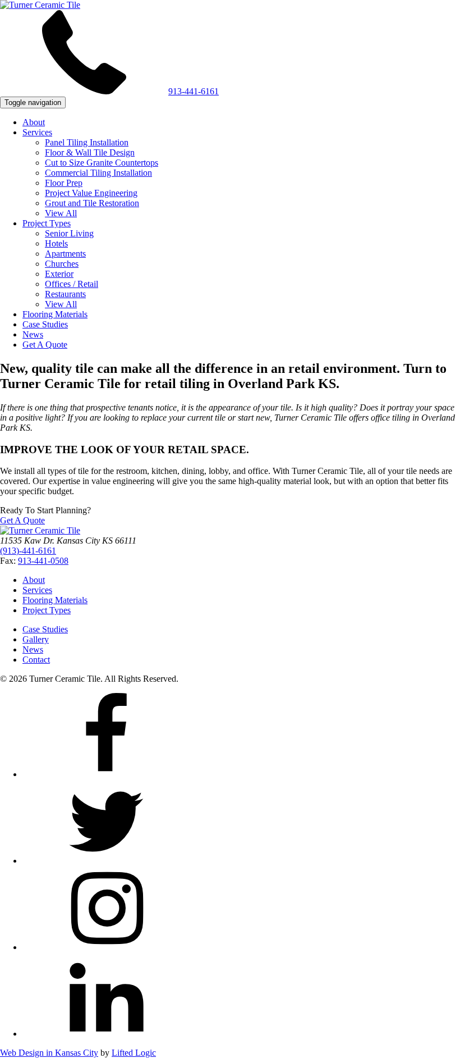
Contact (36, 659)
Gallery (35, 639)
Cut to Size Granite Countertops (101, 162)
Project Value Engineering (91, 193)
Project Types (46, 223)
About (33, 122)
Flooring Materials (55, 314)
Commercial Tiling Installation (98, 172)
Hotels (56, 243)
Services (37, 132)
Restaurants (65, 294)
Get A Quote (44, 344)
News (32, 334)
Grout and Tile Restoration (92, 203)
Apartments (65, 253)
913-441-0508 (43, 561)
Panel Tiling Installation (86, 142)
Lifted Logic (134, 1052)
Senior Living (69, 233)
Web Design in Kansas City (49, 1052)
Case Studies (45, 324)
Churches (62, 263)
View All (61, 213)
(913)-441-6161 (28, 550)
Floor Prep (63, 183)
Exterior (59, 274)
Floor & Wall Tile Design (90, 152)
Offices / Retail (71, 284)
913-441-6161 (193, 91)
